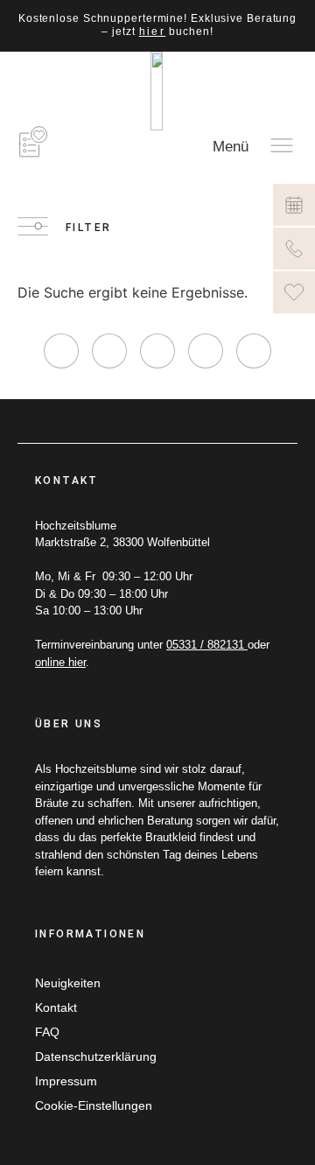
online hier (60, 662)
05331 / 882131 (207, 644)
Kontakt (56, 1007)
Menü (230, 146)
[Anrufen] (294, 249)
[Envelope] (253, 350)
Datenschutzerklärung (96, 1056)
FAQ (47, 1032)
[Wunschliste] (294, 292)
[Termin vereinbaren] (294, 205)
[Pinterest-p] (205, 350)
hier (152, 31)
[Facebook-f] (109, 350)
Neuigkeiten (68, 983)
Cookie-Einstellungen (93, 1105)
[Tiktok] (157, 350)
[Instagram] (61, 350)
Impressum (66, 1081)
